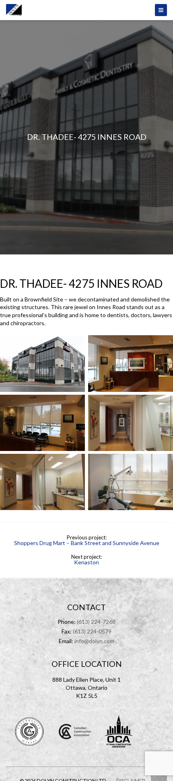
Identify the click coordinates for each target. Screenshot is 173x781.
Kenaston (86, 562)
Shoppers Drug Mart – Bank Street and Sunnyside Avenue (86, 542)
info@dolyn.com (94, 641)
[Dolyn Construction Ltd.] (86, 10)
